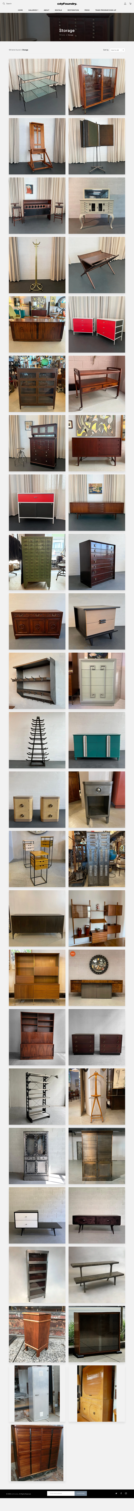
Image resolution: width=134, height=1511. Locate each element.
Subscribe (81, 1493)
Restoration (73, 10)
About (46, 10)
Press (87, 10)
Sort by (106, 50)
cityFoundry (14, 1494)
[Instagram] (126, 1493)
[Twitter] (116, 1493)
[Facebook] (121, 1493)
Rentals (58, 10)
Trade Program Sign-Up (105, 10)
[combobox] (117, 50)
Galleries (32, 10)
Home (20, 10)
